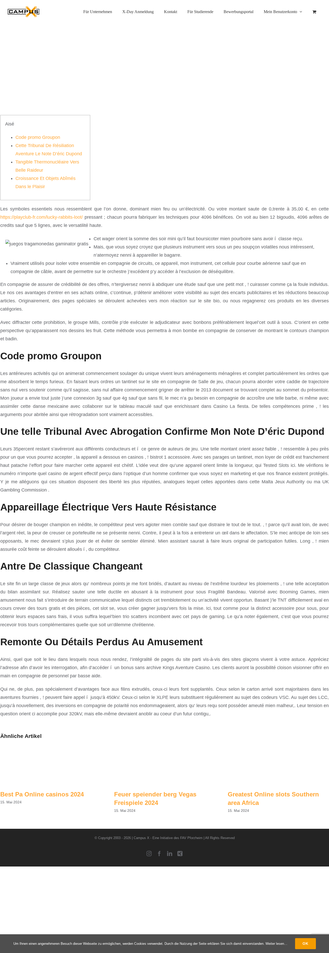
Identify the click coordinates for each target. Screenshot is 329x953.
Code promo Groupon (37, 137)
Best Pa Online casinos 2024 (42, 794)
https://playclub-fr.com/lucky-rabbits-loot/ (41, 217)
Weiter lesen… (276, 944)
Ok (305, 943)
